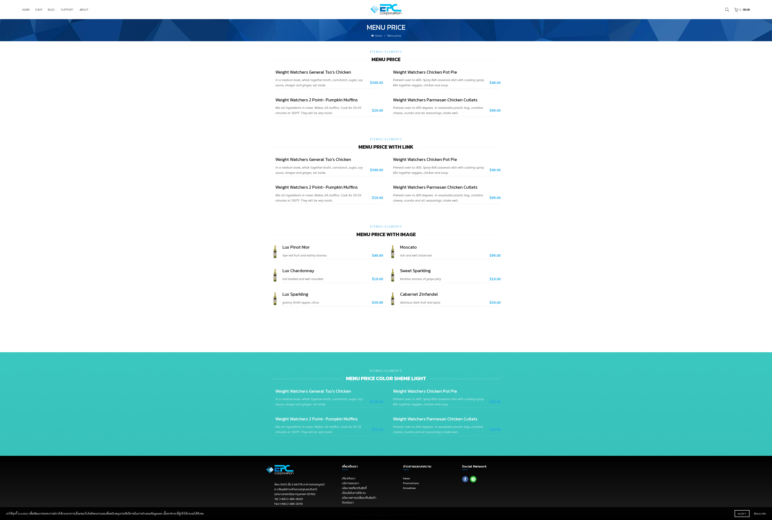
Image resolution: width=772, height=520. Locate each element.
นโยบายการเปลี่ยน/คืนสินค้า (359, 497)
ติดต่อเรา (348, 502)
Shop (38, 9)
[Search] (727, 10)
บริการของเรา (350, 483)
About (84, 9)
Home (26, 9)
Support (67, 9)
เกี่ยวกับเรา (348, 478)
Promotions (411, 483)
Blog (51, 9)
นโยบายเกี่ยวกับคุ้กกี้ (354, 488)
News (406, 478)
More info (760, 513)
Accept (742, 513)
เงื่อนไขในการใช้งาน (354, 492)
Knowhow (409, 488)
